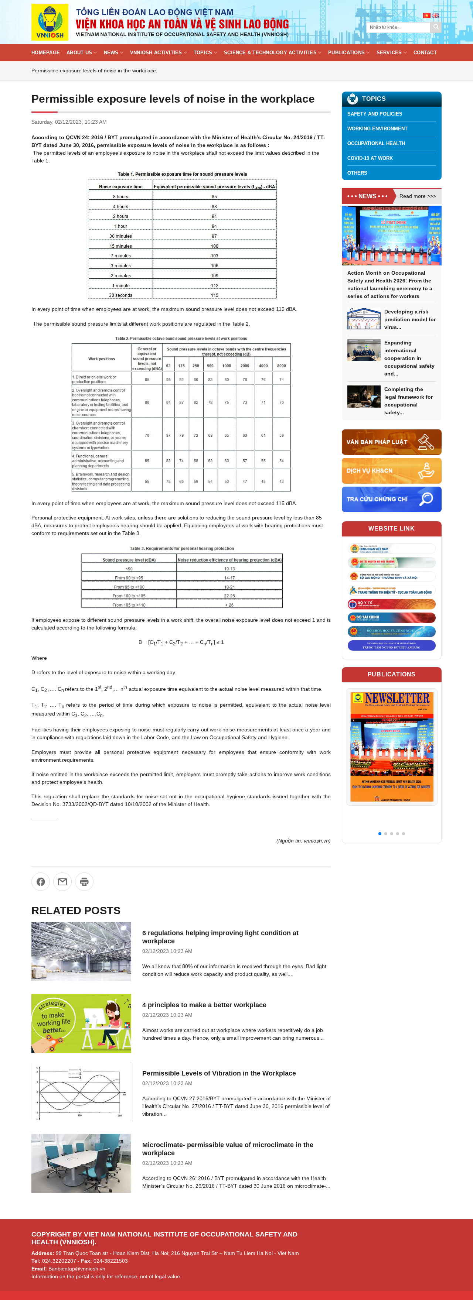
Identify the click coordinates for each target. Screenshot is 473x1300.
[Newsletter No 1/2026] (392, 747)
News (111, 52)
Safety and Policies (374, 114)
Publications (346, 52)
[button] (379, 833)
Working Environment (377, 128)
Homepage (45, 52)
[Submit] (436, 27)
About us (79, 52)
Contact (425, 52)
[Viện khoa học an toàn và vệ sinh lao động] (160, 22)
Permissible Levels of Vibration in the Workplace (219, 1073)
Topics (203, 52)
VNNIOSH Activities (156, 52)
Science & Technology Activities (270, 52)
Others (357, 173)
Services (389, 52)
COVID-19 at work (370, 158)
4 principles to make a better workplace (204, 1005)
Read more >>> (417, 196)
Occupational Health (376, 143)
